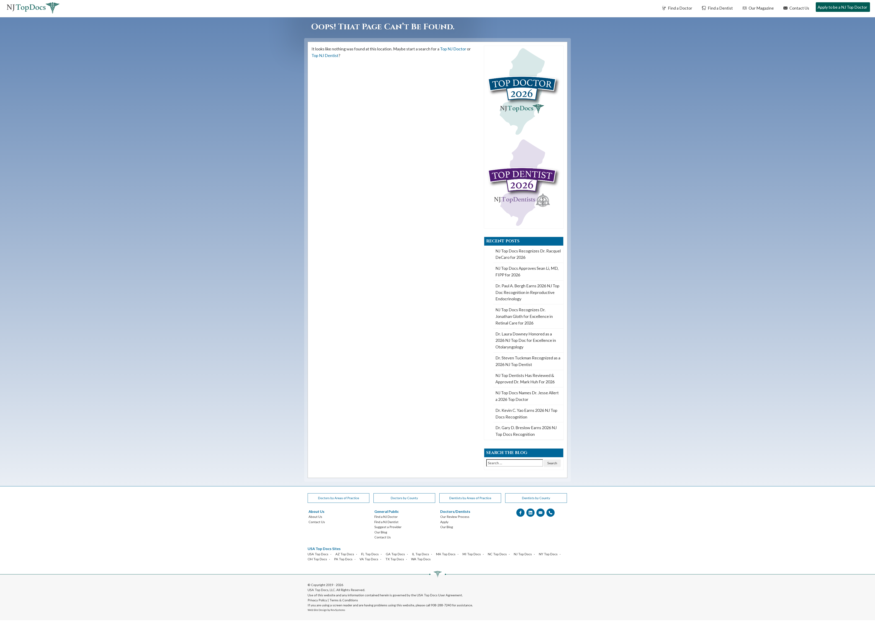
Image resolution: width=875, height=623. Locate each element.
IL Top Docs (420, 554)
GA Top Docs (395, 554)
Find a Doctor (679, 7)
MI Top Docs (472, 554)
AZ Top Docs (344, 554)
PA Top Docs (343, 559)
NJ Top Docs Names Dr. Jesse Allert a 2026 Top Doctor (527, 396)
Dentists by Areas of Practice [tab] (470, 498)
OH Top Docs (317, 559)
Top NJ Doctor (453, 48)
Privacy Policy (317, 600)
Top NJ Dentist (324, 55)
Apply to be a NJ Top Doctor (842, 7)
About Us (315, 517)
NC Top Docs (497, 554)
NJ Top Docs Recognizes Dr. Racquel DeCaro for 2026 (528, 254)
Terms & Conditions (343, 600)
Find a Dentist (720, 7)
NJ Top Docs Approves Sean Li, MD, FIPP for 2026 (526, 271)
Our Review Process (454, 517)
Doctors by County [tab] (404, 498)
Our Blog (380, 532)
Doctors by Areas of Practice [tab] (338, 498)
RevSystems (338, 609)
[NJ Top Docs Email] (540, 513)
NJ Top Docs (523, 554)
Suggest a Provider (387, 527)
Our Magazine (761, 7)
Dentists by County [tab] (536, 498)
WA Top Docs (421, 559)
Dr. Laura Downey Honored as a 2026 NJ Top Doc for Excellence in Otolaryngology (525, 340)
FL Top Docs (370, 554)
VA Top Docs (369, 559)
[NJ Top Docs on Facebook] (520, 513)
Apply (444, 522)
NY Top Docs (548, 554)
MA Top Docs (446, 554)
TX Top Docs (394, 559)
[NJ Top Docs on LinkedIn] (530, 513)
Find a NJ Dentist (386, 522)
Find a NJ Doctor (386, 517)
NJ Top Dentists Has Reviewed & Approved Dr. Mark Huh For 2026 (525, 378)
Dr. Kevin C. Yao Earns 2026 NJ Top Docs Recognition (526, 413)
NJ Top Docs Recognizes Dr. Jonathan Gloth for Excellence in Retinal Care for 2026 (524, 316)
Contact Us (799, 7)
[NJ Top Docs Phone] (550, 513)
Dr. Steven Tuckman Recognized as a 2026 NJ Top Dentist (527, 361)
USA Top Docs (318, 554)
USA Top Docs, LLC (321, 590)
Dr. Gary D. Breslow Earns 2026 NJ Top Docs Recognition (526, 431)
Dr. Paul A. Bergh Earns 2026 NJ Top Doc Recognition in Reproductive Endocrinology (527, 292)
